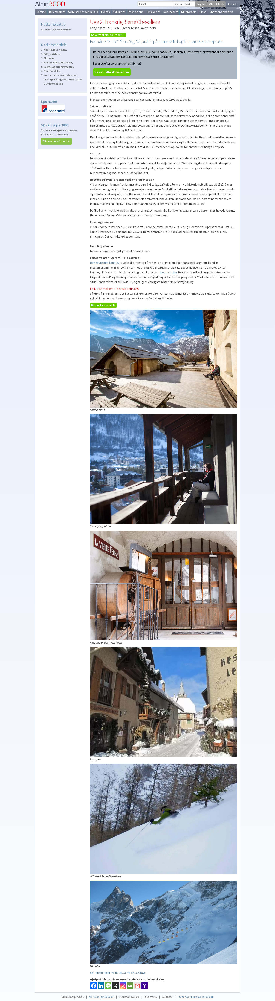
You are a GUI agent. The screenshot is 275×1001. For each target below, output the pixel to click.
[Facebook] (93, 985)
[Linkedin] (101, 985)
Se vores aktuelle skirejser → (108, 34)
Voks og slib (135, 12)
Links (203, 12)
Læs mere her (168, 272)
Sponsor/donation (221, 12)
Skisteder (169, 12)
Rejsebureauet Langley (104, 262)
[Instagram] (123, 985)
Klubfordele (188, 12)
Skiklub (117, 12)
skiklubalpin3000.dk (101, 997)
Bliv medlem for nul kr (103, 305)
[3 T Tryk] (62, 109)
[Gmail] (137, 985)
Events (105, 12)
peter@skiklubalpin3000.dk (195, 997)
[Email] (130, 985)
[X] (115, 985)
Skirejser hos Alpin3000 (83, 12)
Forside (41, 12)
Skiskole (152, 12)
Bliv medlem (57, 12)
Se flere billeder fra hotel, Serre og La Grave (118, 972)
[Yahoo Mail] (144, 985)
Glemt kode (216, 4)
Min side (232, 4)
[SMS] (108, 985)
